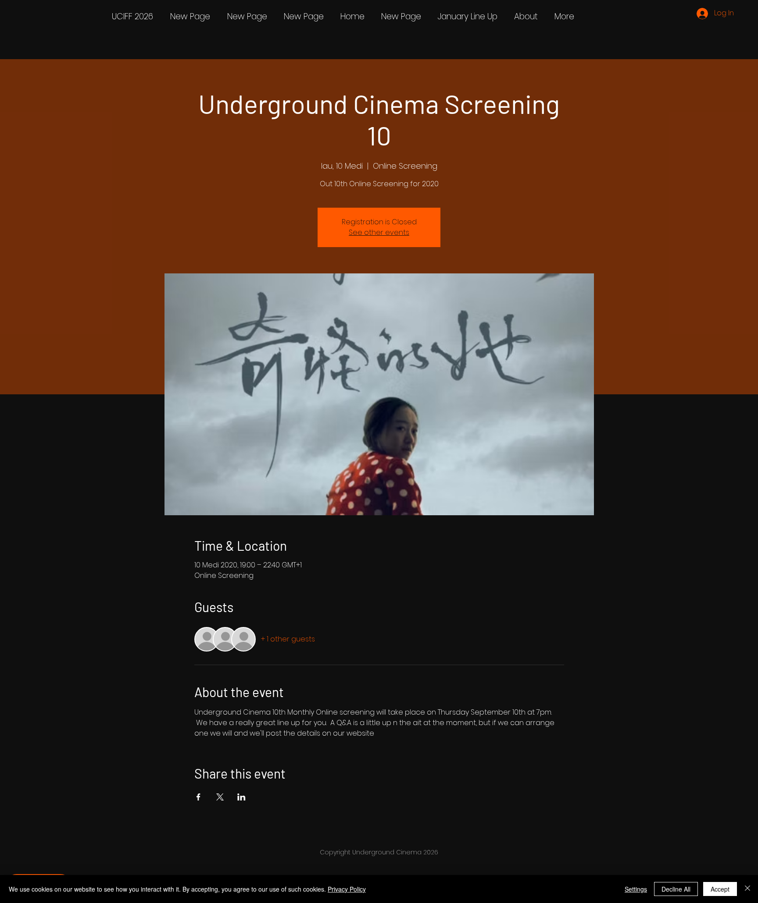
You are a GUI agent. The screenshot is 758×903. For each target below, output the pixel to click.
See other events (379, 232)
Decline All (675, 889)
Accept (720, 889)
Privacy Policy (347, 889)
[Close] (747, 889)
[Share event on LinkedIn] (241, 796)
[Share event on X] (220, 796)
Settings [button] (636, 889)
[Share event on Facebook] (198, 796)
